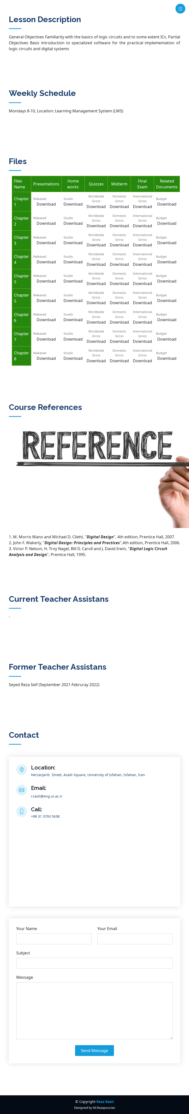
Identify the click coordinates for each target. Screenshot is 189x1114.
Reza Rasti (105, 1101)
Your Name (26, 928)
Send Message (94, 1050)
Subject (23, 953)
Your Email (107, 928)
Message (24, 977)
